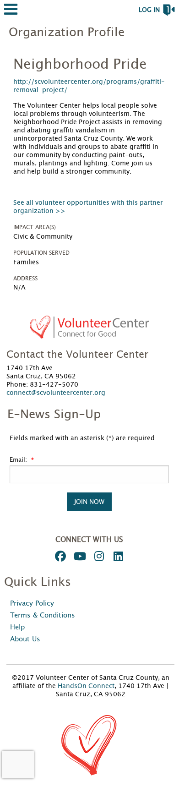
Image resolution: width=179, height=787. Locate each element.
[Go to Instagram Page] (97, 556)
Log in (149, 10)
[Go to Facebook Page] (59, 556)
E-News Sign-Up (54, 415)
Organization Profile (67, 32)
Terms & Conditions (42, 615)
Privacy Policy (32, 603)
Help (17, 627)
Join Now (89, 501)
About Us (25, 639)
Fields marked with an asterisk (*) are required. (83, 438)
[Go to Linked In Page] (116, 556)
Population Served (41, 253)
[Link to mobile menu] (11, 13)
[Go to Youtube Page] (78, 556)
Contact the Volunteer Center (77, 355)
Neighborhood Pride (80, 64)
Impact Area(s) (34, 227)
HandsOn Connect (86, 686)
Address (25, 278)
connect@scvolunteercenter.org (55, 393)
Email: (19, 460)
